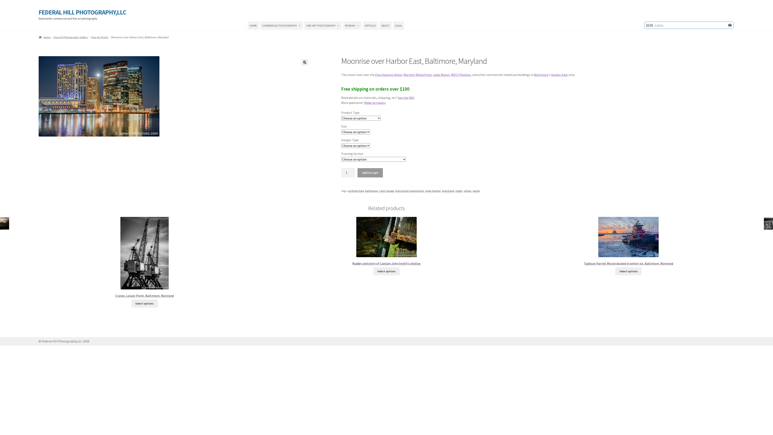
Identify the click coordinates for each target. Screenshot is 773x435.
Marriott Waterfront (417, 75)
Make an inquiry (374, 103)
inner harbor (433, 191)
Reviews (350, 25)
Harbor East (559, 75)
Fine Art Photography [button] (321, 25)
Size (344, 126)
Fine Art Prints (99, 37)
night (459, 191)
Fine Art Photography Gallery (71, 37)
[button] (305, 62)
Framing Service (352, 154)
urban (467, 191)
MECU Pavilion (461, 75)
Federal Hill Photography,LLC (82, 12)
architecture (356, 191)
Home (253, 25)
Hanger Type (350, 140)
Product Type (350, 113)
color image (386, 191)
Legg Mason (441, 75)
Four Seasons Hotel (388, 75)
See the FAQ (406, 98)
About (385, 25)
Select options (144, 303)
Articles (370, 25)
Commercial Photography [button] (279, 25)
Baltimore (541, 75)
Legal (398, 25)
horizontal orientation (409, 191)
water (476, 191)
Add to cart (370, 173)
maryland (448, 191)
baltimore (371, 191)
